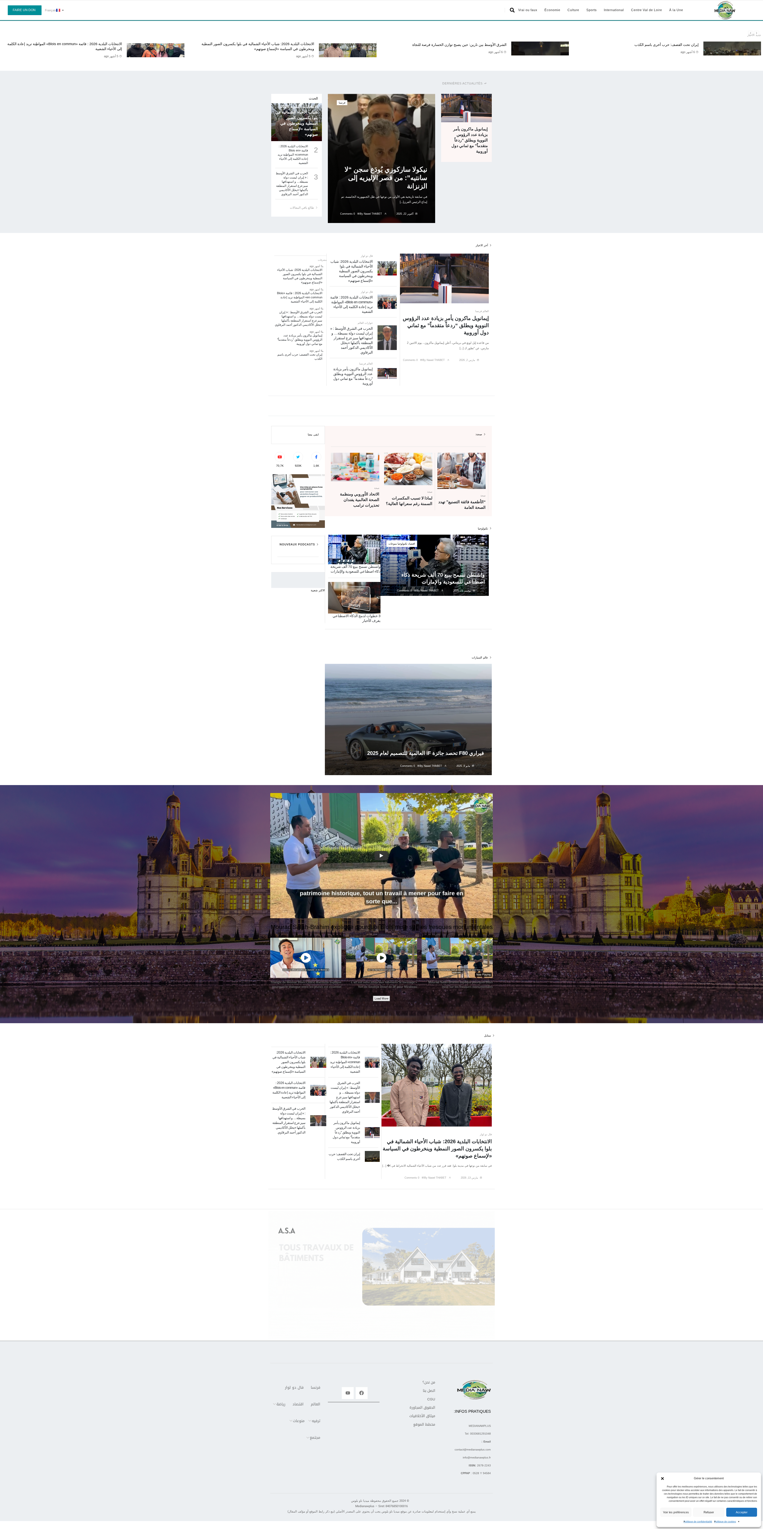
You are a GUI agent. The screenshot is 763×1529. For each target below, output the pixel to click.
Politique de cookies (725, 1521)
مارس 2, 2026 (467, 360)
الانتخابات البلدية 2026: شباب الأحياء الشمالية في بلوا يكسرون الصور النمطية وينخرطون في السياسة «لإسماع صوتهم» (351, 271)
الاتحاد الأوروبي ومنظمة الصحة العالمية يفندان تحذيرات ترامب (359, 499)
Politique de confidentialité (698, 1521)
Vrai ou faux (527, 10)
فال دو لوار (367, 255)
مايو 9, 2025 (463, 765)
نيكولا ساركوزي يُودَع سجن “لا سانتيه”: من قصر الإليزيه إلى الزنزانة (386, 178)
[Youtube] (348, 1393)
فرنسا (342, 102)
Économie (552, 10)
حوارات (369, 322)
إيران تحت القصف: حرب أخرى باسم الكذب (89, 45)
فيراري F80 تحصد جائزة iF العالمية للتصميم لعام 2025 (425, 753)
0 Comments (348, 213)
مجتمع (315, 1437)
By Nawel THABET (371, 213)
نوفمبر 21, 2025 (462, 590)
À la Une (676, 10)
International (614, 10)
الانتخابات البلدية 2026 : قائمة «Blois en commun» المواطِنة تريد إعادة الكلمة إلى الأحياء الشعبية (293, 154)
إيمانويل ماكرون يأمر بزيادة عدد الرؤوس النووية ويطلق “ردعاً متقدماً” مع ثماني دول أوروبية (469, 140)
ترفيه (316, 1420)
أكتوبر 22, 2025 (404, 213)
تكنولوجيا (402, 543)
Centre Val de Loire (646, 10)
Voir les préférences (676, 1512)
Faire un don (24, 10)
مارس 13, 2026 (469, 1177)
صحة (483, 495)
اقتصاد (411, 543)
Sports (591, 10)
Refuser (709, 1512)
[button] (662, 1478)
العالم (486, 311)
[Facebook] (362, 1393)
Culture (573, 10)
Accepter (742, 1512)
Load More (381, 998)
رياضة (280, 1404)
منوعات (392, 543)
